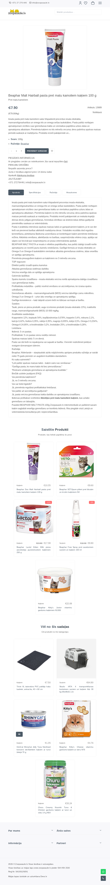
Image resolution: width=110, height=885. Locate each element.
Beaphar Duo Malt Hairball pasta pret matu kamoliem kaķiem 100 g (34, 490)
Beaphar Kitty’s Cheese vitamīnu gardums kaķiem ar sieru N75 (76, 748)
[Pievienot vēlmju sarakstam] (52, 151)
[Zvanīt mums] (103, 878)
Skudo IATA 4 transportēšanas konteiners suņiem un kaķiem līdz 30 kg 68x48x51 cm (76, 689)
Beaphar (25, 144)
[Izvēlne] (100, 3)
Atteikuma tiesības (25, 175)
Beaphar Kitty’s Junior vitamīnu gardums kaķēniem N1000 (55, 608)
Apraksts (16, 192)
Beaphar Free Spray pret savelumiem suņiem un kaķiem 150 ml (76, 548)
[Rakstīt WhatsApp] (103, 871)
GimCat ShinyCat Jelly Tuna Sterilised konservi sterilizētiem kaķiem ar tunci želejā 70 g (34, 749)
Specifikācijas (35, 192)
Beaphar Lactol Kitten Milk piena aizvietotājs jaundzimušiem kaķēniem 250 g (34, 549)
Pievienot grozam (37, 151)
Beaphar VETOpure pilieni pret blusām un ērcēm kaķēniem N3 (76, 490)
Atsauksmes (71, 192)
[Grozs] (92, 3)
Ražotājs (53, 192)
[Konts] (80, 3)
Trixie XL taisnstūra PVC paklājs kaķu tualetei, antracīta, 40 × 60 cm (34, 687)
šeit (65, 161)
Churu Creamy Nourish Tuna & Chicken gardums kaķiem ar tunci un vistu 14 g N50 (55, 810)
